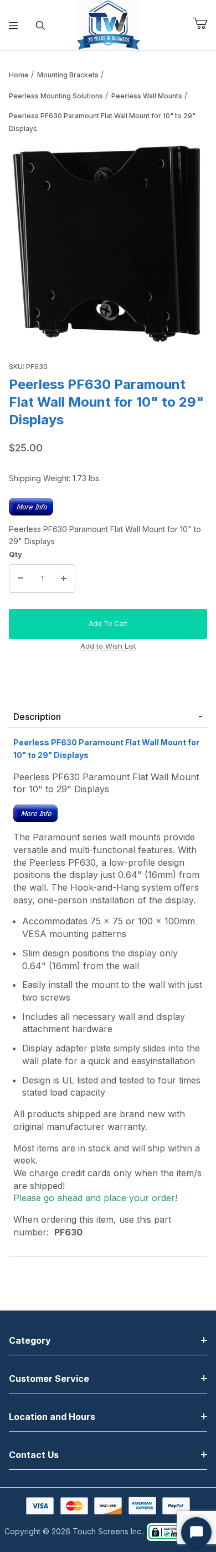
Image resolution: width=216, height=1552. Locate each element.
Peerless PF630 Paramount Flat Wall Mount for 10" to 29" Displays (102, 122)
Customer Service (49, 1378)
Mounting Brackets (68, 75)
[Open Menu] (13, 25)
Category (30, 1340)
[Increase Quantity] (64, 578)
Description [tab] (37, 716)
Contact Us (34, 1454)
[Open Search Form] (40, 25)
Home (19, 75)
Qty (15, 554)
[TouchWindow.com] (108, 24)
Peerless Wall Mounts (146, 96)
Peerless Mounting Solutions (56, 96)
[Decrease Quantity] (20, 578)
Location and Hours (52, 1416)
